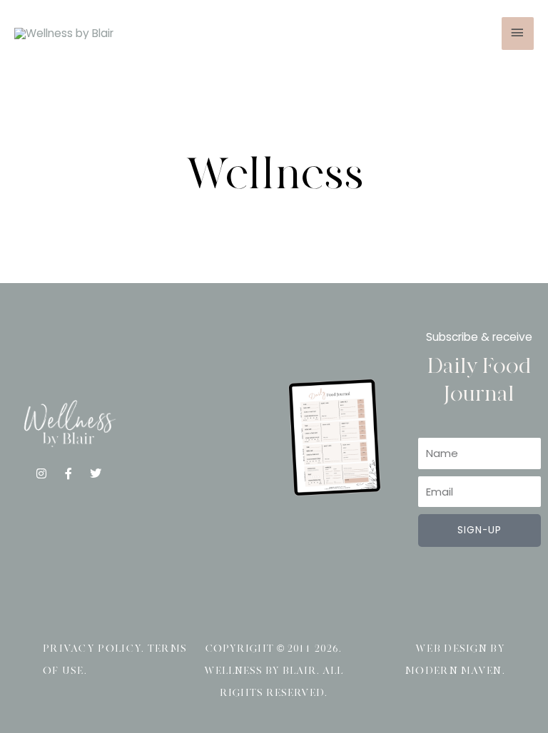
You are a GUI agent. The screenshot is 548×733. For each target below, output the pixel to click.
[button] (198, 432)
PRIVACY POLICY (92, 649)
